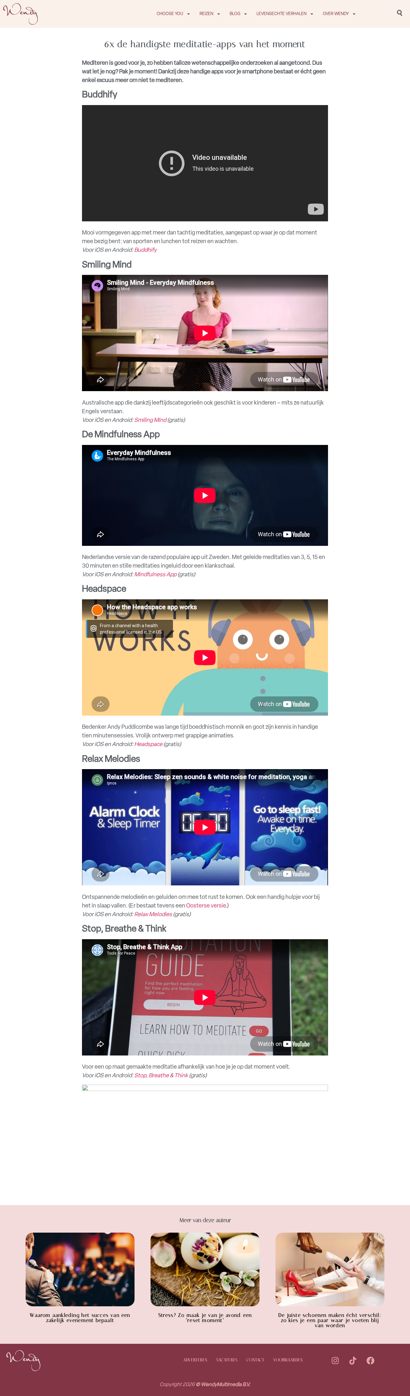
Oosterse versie (206, 905)
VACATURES (226, 1360)
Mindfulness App (155, 574)
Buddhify (145, 249)
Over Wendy (336, 13)
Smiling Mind (150, 419)
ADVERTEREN (195, 1360)
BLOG (235, 13)
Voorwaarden (288, 1360)
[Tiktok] (353, 1360)
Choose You (170, 13)
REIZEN (206, 13)
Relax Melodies (153, 914)
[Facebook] (370, 1360)
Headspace (148, 744)
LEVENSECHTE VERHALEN (282, 13)
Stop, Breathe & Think (161, 1075)
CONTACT (255, 1360)
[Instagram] (335, 1360)
